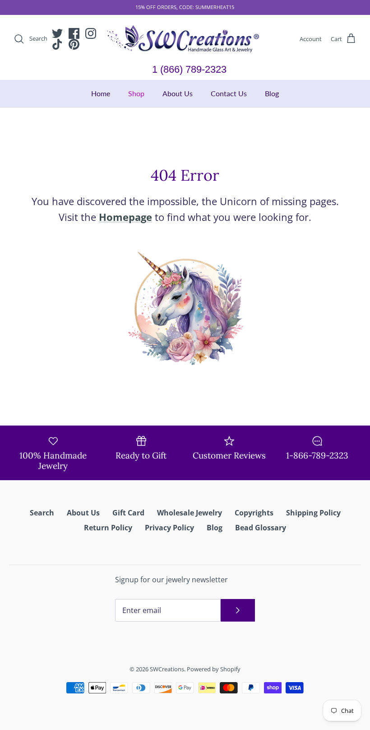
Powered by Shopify (213, 669)
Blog (272, 93)
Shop (136, 93)
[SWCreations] (185, 39)
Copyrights (254, 513)
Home (100, 93)
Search (42, 513)
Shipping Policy (313, 513)
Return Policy (108, 528)
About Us (177, 93)
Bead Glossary (260, 528)
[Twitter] (57, 33)
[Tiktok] (57, 44)
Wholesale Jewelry (189, 513)
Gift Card (128, 513)
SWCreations (167, 669)
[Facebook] (74, 33)
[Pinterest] (74, 44)
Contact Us (229, 93)
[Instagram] (90, 33)
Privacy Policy (169, 528)
